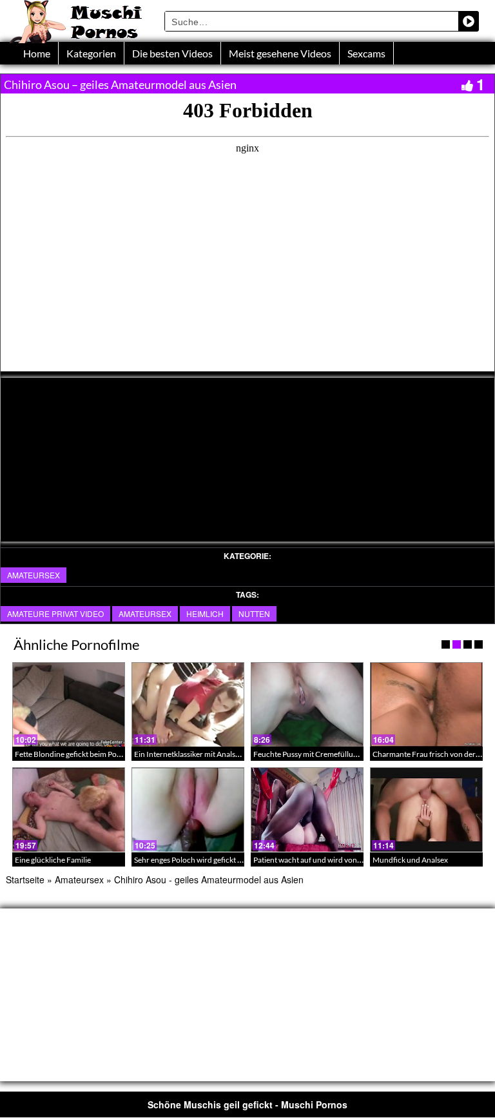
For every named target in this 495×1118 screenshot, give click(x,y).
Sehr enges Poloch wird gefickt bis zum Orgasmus (216, 860)
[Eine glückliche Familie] (68, 809)
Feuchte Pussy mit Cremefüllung (307, 754)
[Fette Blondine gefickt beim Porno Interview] (68, 704)
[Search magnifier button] (468, 21)
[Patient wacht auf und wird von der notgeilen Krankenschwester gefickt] (307, 809)
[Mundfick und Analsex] (426, 809)
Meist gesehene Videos (280, 53)
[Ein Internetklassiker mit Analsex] (187, 704)
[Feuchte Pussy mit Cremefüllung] (307, 704)
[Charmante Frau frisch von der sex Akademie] (426, 704)
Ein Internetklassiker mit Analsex (188, 754)
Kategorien (91, 53)
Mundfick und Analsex (410, 860)
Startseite (25, 879)
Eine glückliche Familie (53, 860)
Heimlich (205, 613)
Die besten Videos (172, 53)
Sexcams (366, 53)
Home (36, 53)
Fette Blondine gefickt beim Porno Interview (88, 754)
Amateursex (33, 574)
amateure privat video (55, 613)
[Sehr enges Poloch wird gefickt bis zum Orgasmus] (187, 809)
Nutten (254, 613)
